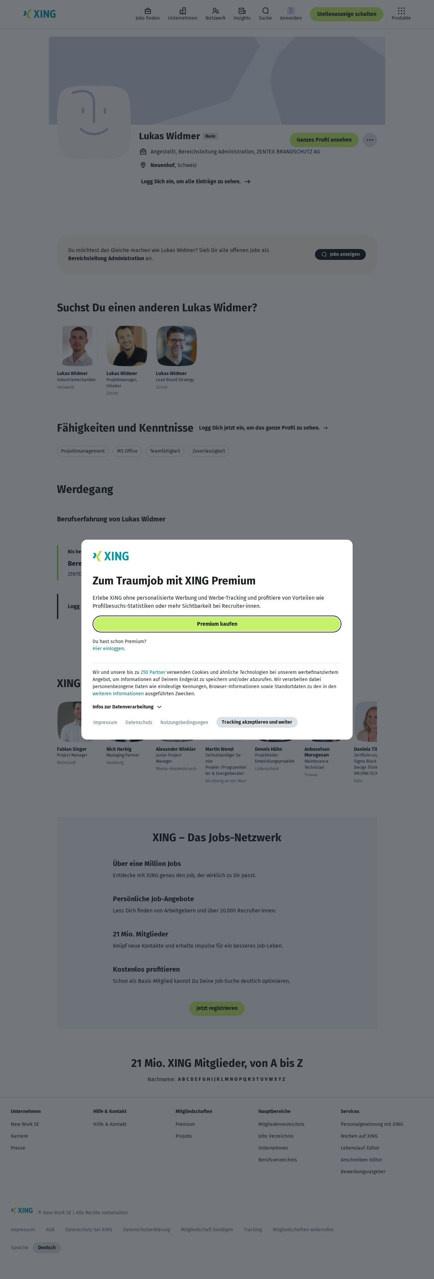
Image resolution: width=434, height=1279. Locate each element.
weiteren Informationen (118, 694)
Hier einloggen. (109, 649)
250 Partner (153, 672)
